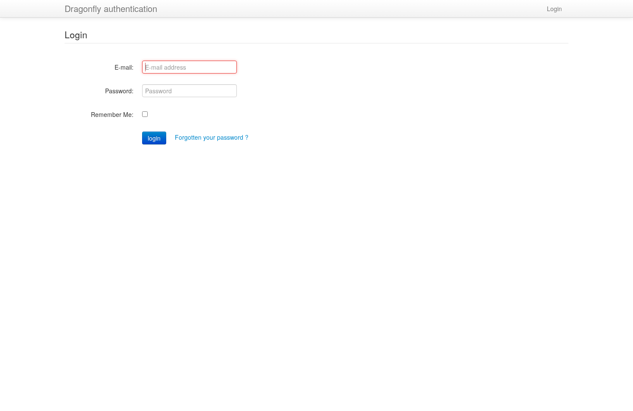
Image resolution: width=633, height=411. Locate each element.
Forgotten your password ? (211, 137)
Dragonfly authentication (111, 8)
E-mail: (124, 67)
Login (554, 8)
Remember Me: (112, 114)
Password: (119, 90)
